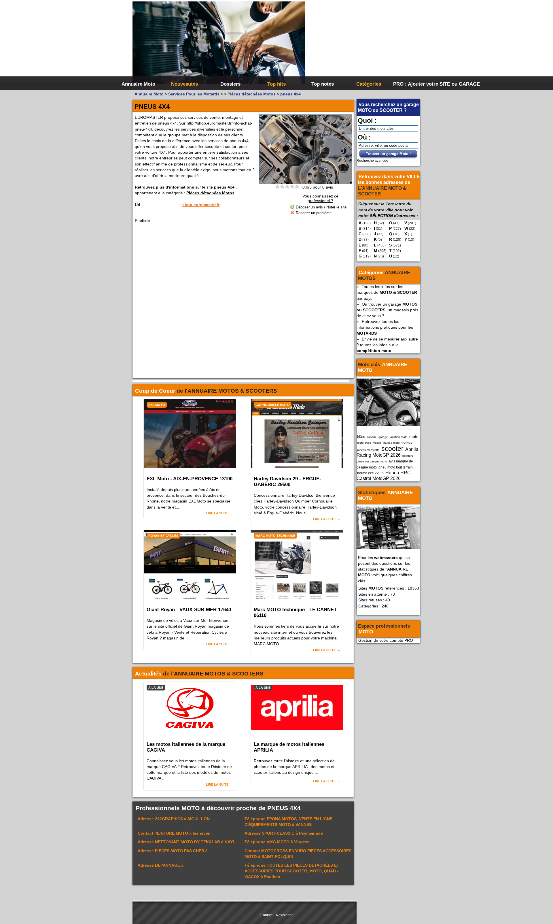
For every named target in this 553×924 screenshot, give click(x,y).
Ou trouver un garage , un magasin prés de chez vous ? (387, 310)
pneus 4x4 (224, 187)
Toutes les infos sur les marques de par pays (387, 292)
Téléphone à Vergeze (277, 842)
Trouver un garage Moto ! (388, 154)
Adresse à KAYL (186, 842)
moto (413, 436)
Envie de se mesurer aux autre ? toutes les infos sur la (387, 345)
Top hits (276, 84)
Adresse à (173, 850)
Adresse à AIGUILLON (174, 818)
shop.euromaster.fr (200, 204)
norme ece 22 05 (370, 473)
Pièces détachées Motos (210, 193)
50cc (361, 436)
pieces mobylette (368, 449)
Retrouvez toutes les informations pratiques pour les (385, 327)
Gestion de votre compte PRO (385, 640)
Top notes (322, 84)
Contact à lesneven (174, 833)
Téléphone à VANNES (288, 821)
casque (372, 437)
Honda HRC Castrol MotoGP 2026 (384, 475)
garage (383, 437)
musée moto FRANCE (397, 442)
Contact (266, 915)
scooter (392, 448)
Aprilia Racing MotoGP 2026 (387, 452)
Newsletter (284, 915)
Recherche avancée (372, 160)
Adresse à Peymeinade (284, 833)
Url (137, 204)
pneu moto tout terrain (395, 467)
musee (377, 442)
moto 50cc (364, 442)
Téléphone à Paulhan (292, 871)
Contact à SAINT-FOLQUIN (298, 853)
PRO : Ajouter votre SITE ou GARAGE (415, 84)
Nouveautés (184, 84)
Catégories (368, 84)
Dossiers (230, 84)
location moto (399, 437)
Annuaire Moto (138, 84)
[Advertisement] (363, 43)
